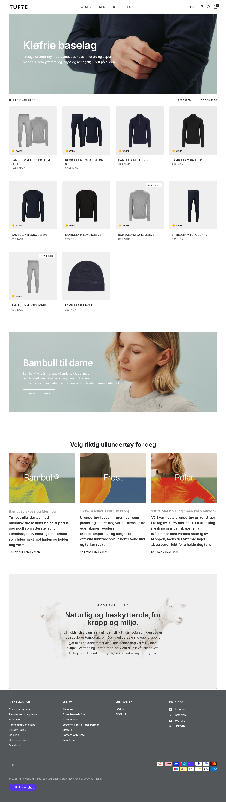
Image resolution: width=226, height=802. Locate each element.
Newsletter (69, 740)
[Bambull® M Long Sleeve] (33, 207)
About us (67, 709)
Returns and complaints (23, 714)
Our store (14, 745)
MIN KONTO (124, 702)
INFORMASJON (19, 702)
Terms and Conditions (22, 724)
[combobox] (208, 7)
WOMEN (86, 7)
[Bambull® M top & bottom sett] (33, 132)
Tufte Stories (70, 719)
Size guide (15, 719)
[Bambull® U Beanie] (86, 278)
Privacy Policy (17, 729)
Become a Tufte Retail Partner (80, 724)
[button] (39, 393)
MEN (102, 7)
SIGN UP (121, 714)
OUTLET (132, 7)
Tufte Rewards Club (74, 714)
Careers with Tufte (73, 735)
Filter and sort (24, 100)
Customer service (20, 709)
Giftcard (67, 729)
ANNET (67, 702)
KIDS (116, 7)
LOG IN (120, 709)
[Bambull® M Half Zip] (140, 132)
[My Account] (202, 7)
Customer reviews (20, 740)
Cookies (14, 735)
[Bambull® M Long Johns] (193, 207)
